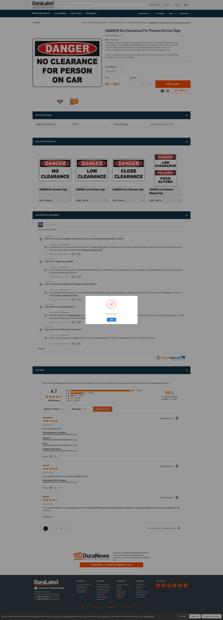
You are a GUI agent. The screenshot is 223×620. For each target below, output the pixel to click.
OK (111, 320)
